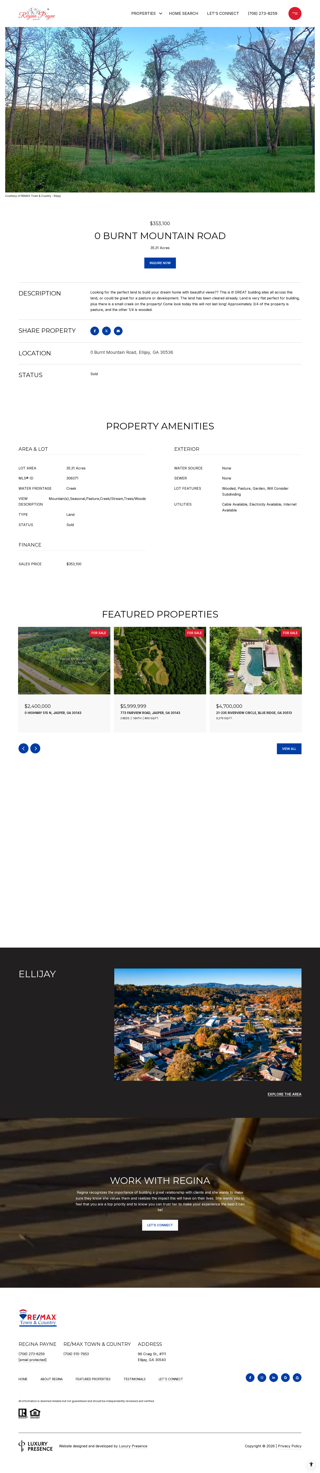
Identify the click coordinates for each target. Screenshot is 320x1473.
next (35, 748)
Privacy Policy (289, 1446)
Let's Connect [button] (160, 1225)
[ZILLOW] (297, 1377)
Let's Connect (171, 1379)
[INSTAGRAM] (262, 1377)
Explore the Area (284, 1094)
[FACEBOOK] (250, 1377)
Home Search (183, 13)
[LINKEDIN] (273, 1377)
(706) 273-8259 (262, 13)
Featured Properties (93, 1379)
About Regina (51, 1379)
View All (289, 749)
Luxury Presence (133, 1446)
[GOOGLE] (285, 1377)
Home (23, 1379)
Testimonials (135, 1379)
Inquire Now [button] (160, 263)
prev (24, 748)
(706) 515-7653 (76, 1354)
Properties (143, 13)
